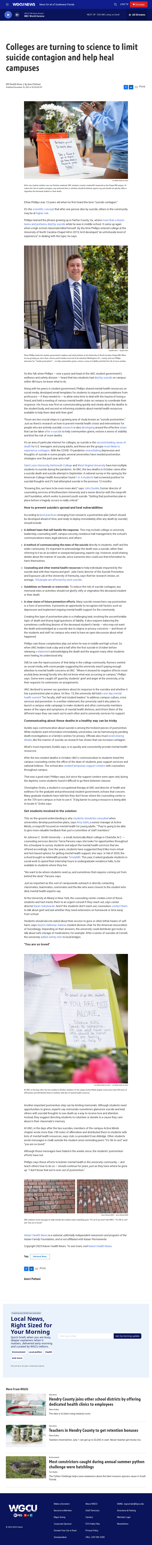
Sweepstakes (60, 1537)
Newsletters (122, 1524)
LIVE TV (124, 4)
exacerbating (93, 450)
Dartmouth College (61, 465)
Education (53, 1394)
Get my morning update (127, 1336)
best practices (48, 514)
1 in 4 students (84, 477)
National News (40, 1256)
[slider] (21, 14)
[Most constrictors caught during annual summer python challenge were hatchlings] (26, 1467)
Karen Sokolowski (44, 906)
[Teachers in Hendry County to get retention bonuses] (26, 1436)
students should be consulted (91, 818)
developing (88, 427)
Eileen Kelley (54, 1409)
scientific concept (43, 209)
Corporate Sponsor (63, 1524)
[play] (8, 15)
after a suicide (53, 431)
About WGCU (92, 1504)
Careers (89, 1517)
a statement (42, 651)
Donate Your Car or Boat (65, 1530)
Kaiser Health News (100, 1246)
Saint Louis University (36, 465)
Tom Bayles (53, 1472)
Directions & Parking (126, 1510)
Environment (54, 1457)
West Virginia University (91, 465)
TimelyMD (74, 857)
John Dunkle (92, 488)
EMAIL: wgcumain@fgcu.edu (130, 1504)
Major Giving (59, 1517)
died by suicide (103, 377)
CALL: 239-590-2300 (95, 1537)
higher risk (42, 213)
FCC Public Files (93, 1524)
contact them (120, 906)
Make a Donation (62, 1504)
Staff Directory (92, 1510)
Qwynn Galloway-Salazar (51, 925)
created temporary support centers (84, 765)
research (67, 427)
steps (123, 427)
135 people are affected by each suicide (58, 579)
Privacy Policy (92, 1530)
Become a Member (63, 1510)
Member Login (124, 1517)
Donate (140, 4)
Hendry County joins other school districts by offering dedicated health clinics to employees (95, 1401)
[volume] (17, 15)
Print (142, 86)
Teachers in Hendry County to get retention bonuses (93, 1430)
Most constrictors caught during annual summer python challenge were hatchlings (96, 1464)
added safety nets (51, 937)
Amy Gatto (83, 822)
